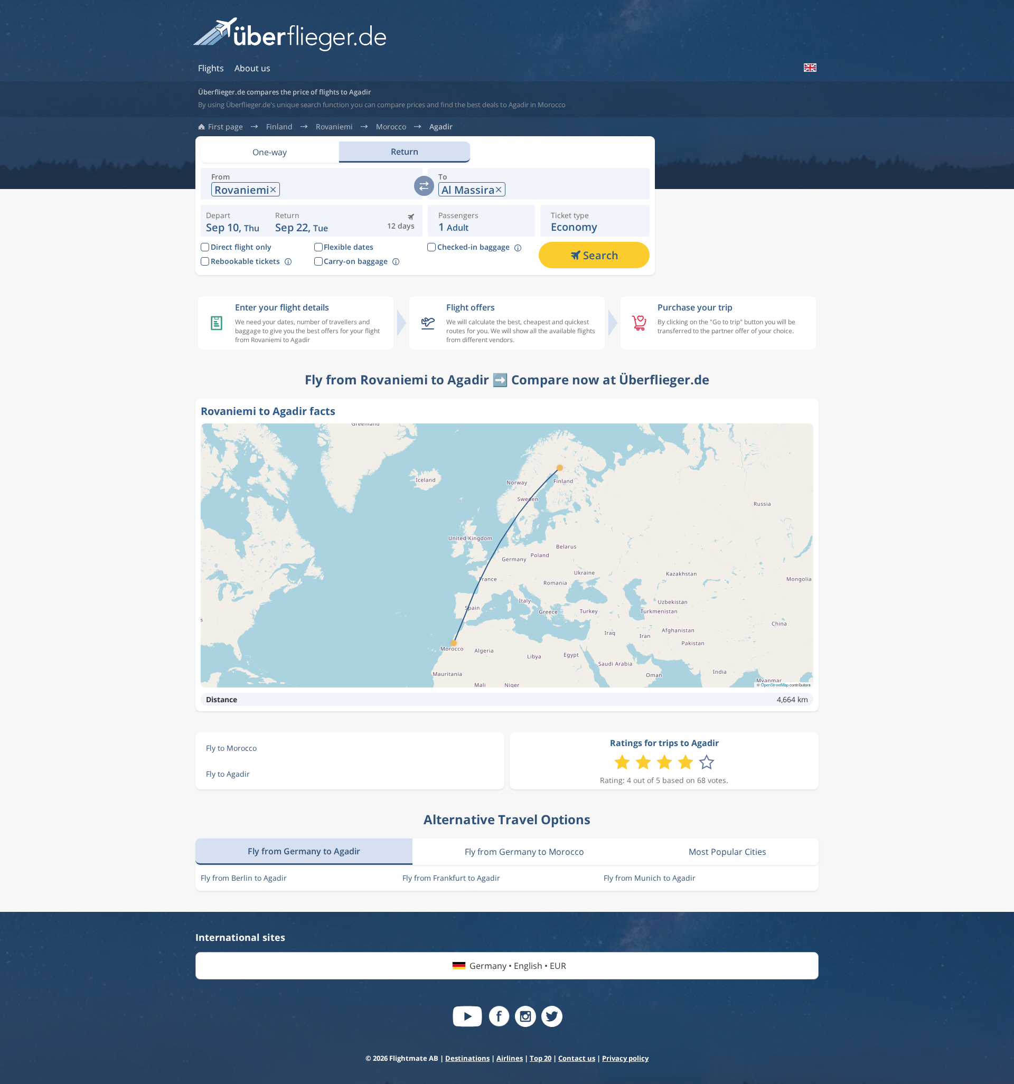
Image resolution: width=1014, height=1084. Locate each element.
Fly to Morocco (231, 748)
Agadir (441, 126)
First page (225, 126)
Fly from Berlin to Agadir (244, 878)
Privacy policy (625, 1058)
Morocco (391, 126)
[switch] (424, 186)
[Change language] (809, 67)
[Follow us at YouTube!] (467, 1016)
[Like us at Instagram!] (525, 1016)
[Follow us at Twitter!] (551, 1016)
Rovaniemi (334, 126)
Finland (279, 126)
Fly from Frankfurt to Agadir (451, 878)
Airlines (509, 1058)
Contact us (576, 1058)
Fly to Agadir (228, 774)
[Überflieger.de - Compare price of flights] (289, 35)
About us (252, 68)
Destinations (467, 1058)
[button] (301, 221)
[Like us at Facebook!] (499, 1016)
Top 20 (540, 1058)
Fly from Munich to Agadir (650, 878)
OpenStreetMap (774, 684)
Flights (211, 68)
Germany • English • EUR (518, 966)
